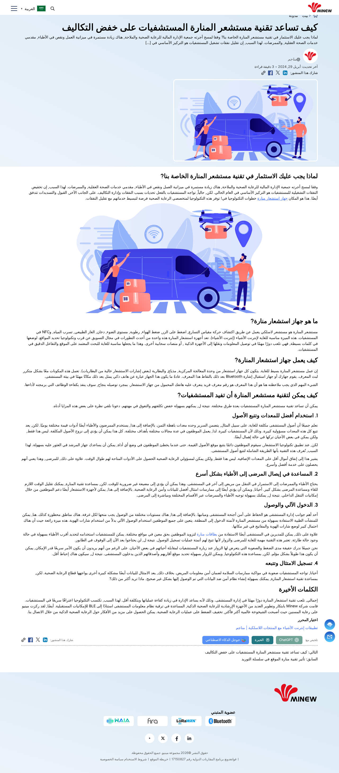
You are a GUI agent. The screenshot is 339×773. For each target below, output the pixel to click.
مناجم (292, 59)
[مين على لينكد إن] (189, 738)
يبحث (52, 9)
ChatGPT (286, 640)
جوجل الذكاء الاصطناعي (223, 640)
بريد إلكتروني (329, 636)
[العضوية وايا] (119, 721)
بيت (305, 15)
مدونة (293, 15)
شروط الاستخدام (135, 759)
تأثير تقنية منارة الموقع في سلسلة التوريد (273, 659)
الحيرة (259, 640)
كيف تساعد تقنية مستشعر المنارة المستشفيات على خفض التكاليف (256, 652)
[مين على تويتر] (163, 738)
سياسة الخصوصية (111, 759)
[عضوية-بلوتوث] (220, 721)
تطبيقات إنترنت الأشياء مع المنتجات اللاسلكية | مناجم (277, 627)
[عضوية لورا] (186, 721)
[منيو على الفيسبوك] (176, 738)
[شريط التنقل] (12, 8)
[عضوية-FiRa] (152, 721)
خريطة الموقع (159, 759)
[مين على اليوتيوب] (149, 738)
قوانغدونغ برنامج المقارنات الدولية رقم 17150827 (204, 759)
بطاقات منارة (207, 534)
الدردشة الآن (329, 624)
